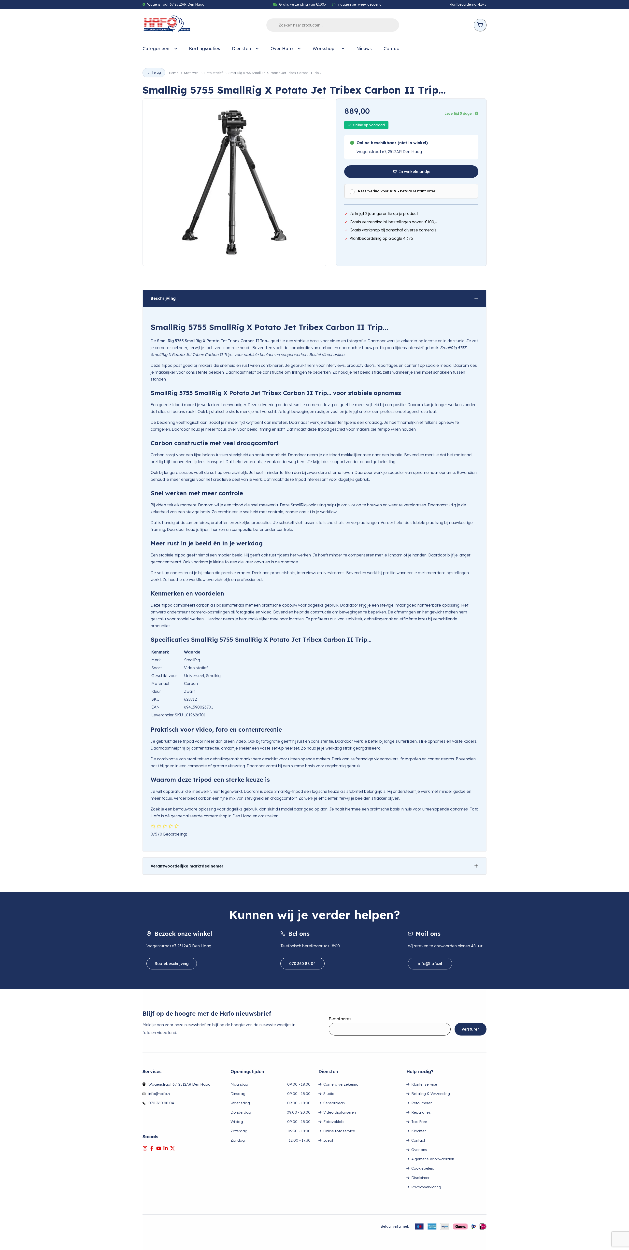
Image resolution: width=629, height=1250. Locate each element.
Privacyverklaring (426, 1187)
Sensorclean (334, 1103)
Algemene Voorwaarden (432, 1159)
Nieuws (364, 48)
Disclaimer (420, 1177)
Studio (328, 1093)
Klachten (419, 1131)
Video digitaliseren (339, 1112)
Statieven (191, 72)
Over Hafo (282, 48)
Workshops (325, 48)
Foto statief (213, 72)
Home (173, 72)
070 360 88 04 (302, 963)
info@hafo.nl (430, 963)
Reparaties (421, 1112)
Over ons (419, 1149)
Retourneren (421, 1103)
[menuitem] (160, 49)
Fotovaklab (333, 1121)
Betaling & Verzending (430, 1093)
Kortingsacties (204, 48)
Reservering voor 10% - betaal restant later (396, 191)
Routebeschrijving (172, 963)
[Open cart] (480, 25)
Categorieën (156, 48)
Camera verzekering (340, 1084)
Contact (392, 48)
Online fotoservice (339, 1131)
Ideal (328, 1140)
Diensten (241, 48)
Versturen (470, 1029)
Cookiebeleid (422, 1168)
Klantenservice (424, 1084)
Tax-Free (419, 1121)
